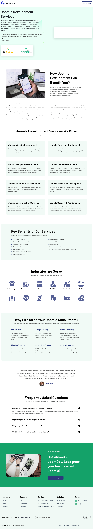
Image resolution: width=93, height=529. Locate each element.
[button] (46, 409)
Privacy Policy (75, 525)
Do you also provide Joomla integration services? (29, 419)
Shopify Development (43, 503)
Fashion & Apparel (12, 289)
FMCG (81, 289)
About (21, 3)
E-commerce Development (45, 509)
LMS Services (60, 509)
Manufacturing (67, 303)
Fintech (53, 303)
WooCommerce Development (45, 500)
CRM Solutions (61, 500)
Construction (67, 289)
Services (35, 3)
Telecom (39, 303)
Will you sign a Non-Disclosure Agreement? (27, 426)
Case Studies (23, 503)
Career (4, 503)
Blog (43, 3)
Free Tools (23, 506)
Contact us (5, 506)
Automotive (81, 303)
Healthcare (26, 303)
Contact (49, 3)
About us (5, 500)
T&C (60, 525)
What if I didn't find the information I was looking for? (30, 432)
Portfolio (28, 3)
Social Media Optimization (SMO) (46, 506)
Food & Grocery (25, 289)
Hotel (12, 303)
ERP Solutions (61, 503)
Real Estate (53, 289)
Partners (5, 509)
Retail (39, 289)
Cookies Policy (66, 525)
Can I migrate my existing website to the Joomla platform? (32, 408)
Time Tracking (60, 506)
